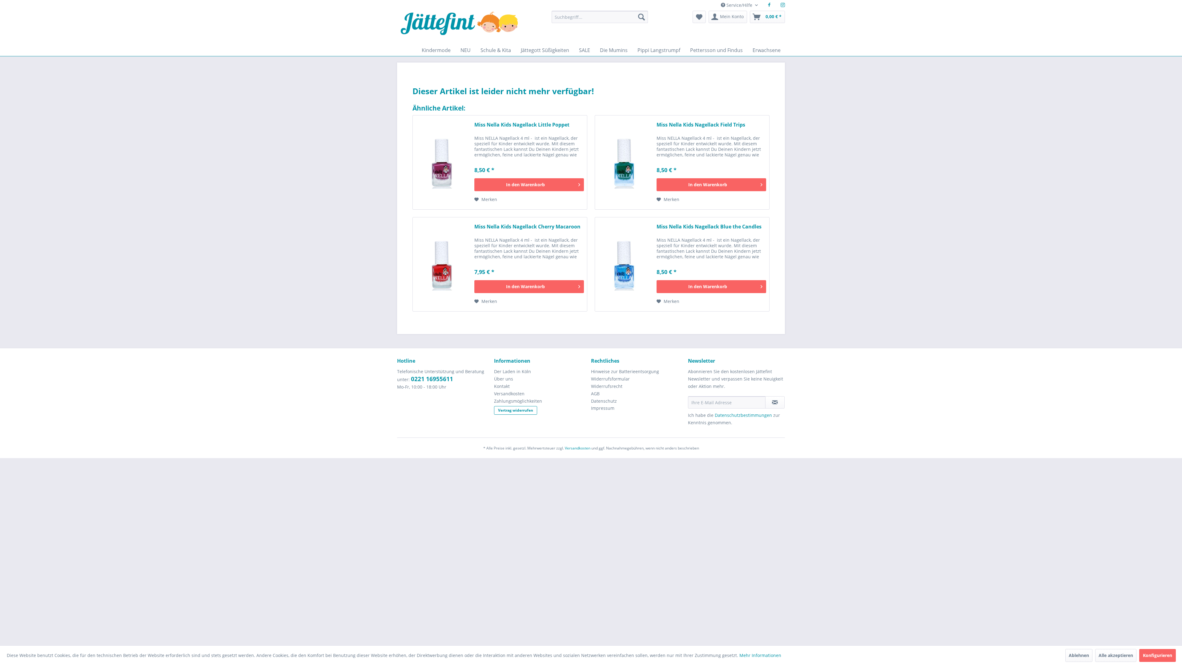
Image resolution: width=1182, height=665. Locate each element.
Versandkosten (509, 394)
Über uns (503, 379)
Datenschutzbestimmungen (743, 415)
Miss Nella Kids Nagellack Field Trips (701, 125)
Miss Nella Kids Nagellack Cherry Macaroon (527, 227)
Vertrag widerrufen (515, 410)
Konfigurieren (1157, 655)
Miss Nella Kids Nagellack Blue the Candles (709, 227)
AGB (595, 394)
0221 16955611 (432, 379)
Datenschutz (604, 401)
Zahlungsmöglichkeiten (518, 401)
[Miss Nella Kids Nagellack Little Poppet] (442, 162)
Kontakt (502, 386)
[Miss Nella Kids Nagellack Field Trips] (624, 162)
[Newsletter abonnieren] (775, 402)
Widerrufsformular (610, 379)
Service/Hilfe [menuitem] (739, 5)
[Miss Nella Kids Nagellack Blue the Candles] (624, 264)
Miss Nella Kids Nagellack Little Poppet (521, 125)
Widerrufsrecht (606, 386)
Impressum (602, 408)
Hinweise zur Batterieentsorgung (625, 371)
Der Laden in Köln (512, 371)
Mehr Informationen (760, 655)
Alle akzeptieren (1116, 655)
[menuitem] (600, 20)
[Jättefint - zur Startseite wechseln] (459, 27)
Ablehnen (1079, 655)
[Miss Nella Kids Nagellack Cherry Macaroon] (442, 264)
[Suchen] (641, 17)
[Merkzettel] (699, 17)
